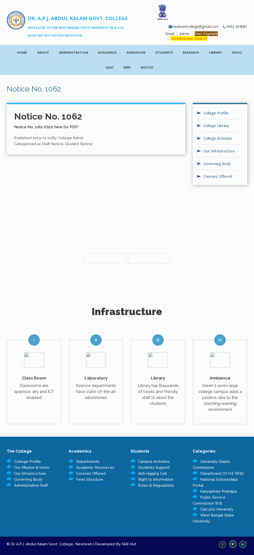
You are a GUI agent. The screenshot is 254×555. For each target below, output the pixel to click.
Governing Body (28, 479)
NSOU (237, 52)
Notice (147, 67)
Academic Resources (95, 467)
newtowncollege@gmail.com (195, 26)
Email (169, 33)
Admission (136, 52)
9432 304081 (236, 26)
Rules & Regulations (156, 485)
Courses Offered (91, 473)
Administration (73, 52)
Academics (107, 52)
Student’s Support (154, 467)
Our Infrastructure (30, 473)
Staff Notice (52, 144)
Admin (184, 33)
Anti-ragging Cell (152, 473)
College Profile (27, 461)
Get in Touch (149, 258)
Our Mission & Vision (31, 467)
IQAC (110, 67)
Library (215, 52)
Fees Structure (89, 479)
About (43, 52)
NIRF (127, 67)
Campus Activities (154, 461)
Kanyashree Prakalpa (218, 491)
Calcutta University (216, 509)
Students (164, 52)
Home (22, 52)
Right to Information (155, 479)
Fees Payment (206, 33)
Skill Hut (129, 544)
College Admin (71, 138)
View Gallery (105, 258)
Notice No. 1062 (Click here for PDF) (46, 127)
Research (191, 52)
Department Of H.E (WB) (222, 473)
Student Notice (79, 144)
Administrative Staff (31, 485)
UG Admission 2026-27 (189, 38)
